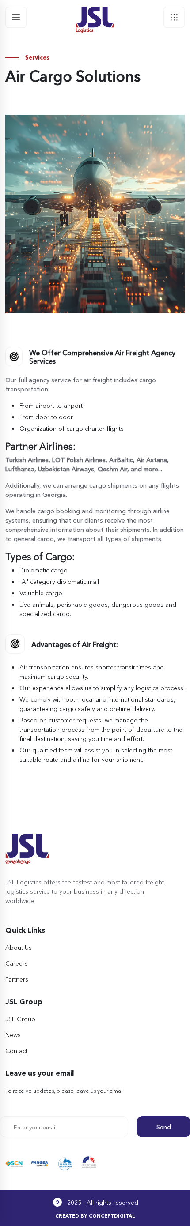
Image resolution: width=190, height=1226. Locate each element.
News (13, 1034)
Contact (16, 1050)
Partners (16, 978)
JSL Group (20, 1018)
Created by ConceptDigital (95, 1215)
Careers (16, 963)
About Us (18, 947)
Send (163, 1126)
